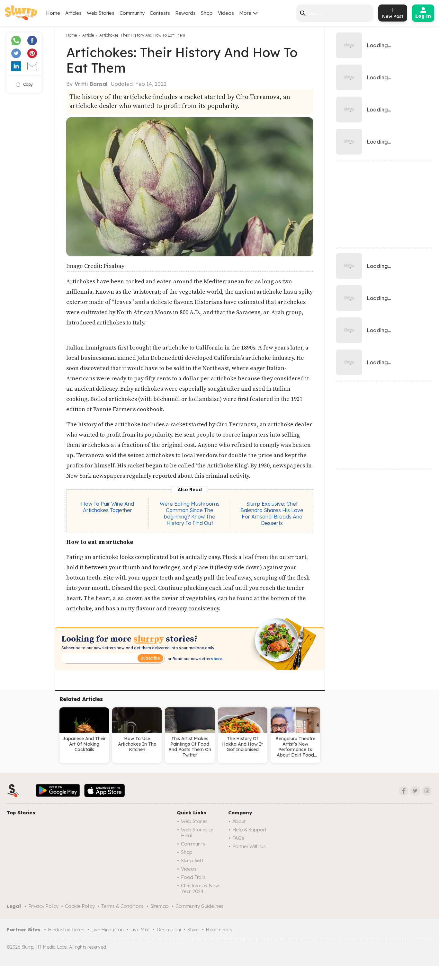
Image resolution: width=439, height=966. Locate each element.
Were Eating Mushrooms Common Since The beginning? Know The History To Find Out (190, 513)
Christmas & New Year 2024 (200, 888)
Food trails (193, 877)
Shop (207, 13)
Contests (160, 13)
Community (132, 13)
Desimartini (169, 929)
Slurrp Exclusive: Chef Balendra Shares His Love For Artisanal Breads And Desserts (271, 513)
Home (53, 13)
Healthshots (219, 929)
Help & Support (249, 830)
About (239, 821)
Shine (193, 929)
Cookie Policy (79, 906)
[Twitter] (415, 791)
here (217, 658)
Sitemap (159, 906)
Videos (226, 13)
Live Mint (139, 929)
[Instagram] (427, 791)
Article (88, 35)
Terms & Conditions (122, 906)
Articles (73, 13)
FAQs (238, 838)
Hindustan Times (66, 929)
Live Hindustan (107, 929)
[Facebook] (403, 791)
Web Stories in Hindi (197, 832)
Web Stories (100, 13)
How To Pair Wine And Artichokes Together (107, 507)
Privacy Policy (43, 906)
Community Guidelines (199, 906)
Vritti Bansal (91, 83)
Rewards (185, 13)
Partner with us (249, 846)
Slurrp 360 (192, 860)
